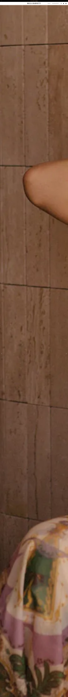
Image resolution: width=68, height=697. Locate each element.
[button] (61, 3)
